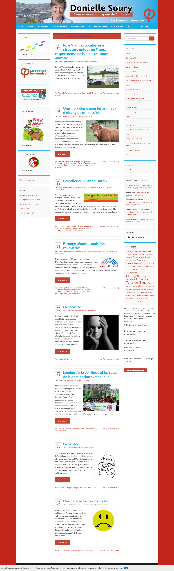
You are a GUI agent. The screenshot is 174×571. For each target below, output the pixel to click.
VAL (146, 299)
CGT (139, 254)
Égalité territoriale (132, 94)
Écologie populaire (72, 61)
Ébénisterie (82, 226)
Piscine (143, 289)
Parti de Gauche (25, 209)
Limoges (68, 228)
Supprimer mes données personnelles (135, 341)
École (76, 448)
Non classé (130, 125)
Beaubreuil (146, 251)
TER (136, 299)
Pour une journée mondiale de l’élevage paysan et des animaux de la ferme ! (139, 202)
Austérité (137, 251)
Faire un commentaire (111, 93)
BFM (127, 254)
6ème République (64, 288)
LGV (137, 273)
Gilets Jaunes (142, 263)
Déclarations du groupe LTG (95, 187)
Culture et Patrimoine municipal (76, 187)
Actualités (42, 26)
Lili (141, 273)
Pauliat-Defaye (78, 292)
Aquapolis (129, 251)
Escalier (90, 226)
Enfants (134, 260)
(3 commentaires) (112, 162)
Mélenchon (68, 292)
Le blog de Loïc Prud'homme (30, 200)
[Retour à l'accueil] (87, 11)
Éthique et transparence (86, 61)
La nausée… (72, 444)
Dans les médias (68, 380)
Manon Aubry (130, 289)
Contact (131, 26)
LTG (65, 230)
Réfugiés (67, 293)
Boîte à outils (116, 26)
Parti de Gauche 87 (27, 213)
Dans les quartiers (132, 71)
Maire (57, 431)
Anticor (61, 550)
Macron (151, 286)
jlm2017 (136, 270)
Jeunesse (61, 488)
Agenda (31, 26)
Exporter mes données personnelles (134, 332)
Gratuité (150, 263)
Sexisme (63, 431)
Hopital (128, 267)
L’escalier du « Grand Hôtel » (85, 181)
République (76, 293)
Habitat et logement (133, 112)
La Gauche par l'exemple (28, 195)
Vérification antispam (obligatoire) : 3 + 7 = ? (138, 360)
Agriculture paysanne (73, 93)
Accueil (21, 26)
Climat (147, 254)
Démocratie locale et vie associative (98, 251)
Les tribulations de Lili (97, 26)
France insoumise (89, 164)
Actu (64, 61)
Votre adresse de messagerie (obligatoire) (135, 349)
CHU (142, 254)
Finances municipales (134, 103)
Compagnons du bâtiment (67, 226)
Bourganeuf (86, 93)
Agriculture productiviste (72, 164)
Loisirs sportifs (131, 121)
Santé (128, 134)
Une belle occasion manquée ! (87, 501)
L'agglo (128, 116)
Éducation (140, 302)
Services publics (133, 295)
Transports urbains (133, 150)
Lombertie (59, 230)
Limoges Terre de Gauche (81, 228)
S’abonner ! (144, 26)
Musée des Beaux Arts (75, 230)
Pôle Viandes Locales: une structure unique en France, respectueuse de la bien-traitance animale (82, 51)
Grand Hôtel (60, 228)
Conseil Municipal (59, 26)
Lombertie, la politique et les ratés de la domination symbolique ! (90, 374)
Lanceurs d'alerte (77, 165)
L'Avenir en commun (62, 165)
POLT (134, 292)
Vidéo (96, 61)
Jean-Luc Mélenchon (139, 267)
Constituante (76, 288)
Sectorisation (148, 292)
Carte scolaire (133, 254)
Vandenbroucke (131, 302)
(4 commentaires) (112, 429)
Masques (68, 359)
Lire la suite (62, 154)
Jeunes (151, 267)
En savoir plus (118, 568)
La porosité (72, 307)
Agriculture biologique (73, 162)
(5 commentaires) (112, 488)
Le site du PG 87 (28, 180)
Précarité (140, 293)
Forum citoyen (77, 26)
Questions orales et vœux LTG (137, 130)
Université (141, 299)
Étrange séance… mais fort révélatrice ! (84, 245)
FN (83, 288)
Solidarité (145, 296)
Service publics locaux (134, 139)
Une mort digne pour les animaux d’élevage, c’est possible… (89, 110)
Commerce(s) (131, 58)
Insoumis (61, 359)
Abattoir (61, 93)
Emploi (128, 260)
